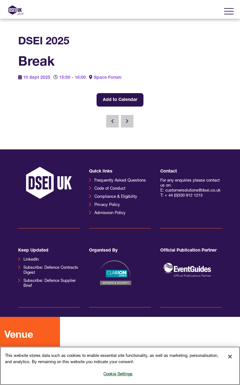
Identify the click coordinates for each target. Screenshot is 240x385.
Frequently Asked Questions (120, 180)
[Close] (230, 356)
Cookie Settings (117, 374)
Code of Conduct (109, 189)
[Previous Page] (112, 121)
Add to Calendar (120, 100)
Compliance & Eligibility (115, 197)
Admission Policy (110, 213)
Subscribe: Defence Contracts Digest (50, 270)
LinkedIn (31, 260)
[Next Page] (127, 121)
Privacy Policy (107, 205)
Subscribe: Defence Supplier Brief (49, 283)
